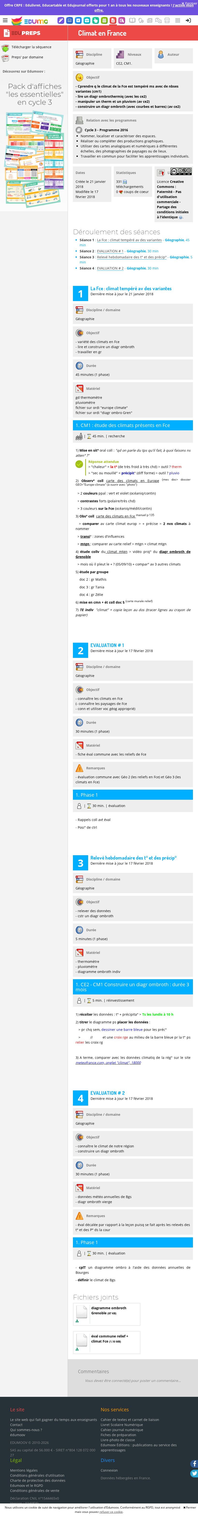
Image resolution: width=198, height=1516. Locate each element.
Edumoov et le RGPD (26, 1485)
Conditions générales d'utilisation (37, 1475)
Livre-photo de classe (118, 1440)
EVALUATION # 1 (110, 251)
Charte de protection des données (37, 1480)
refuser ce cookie (111, 1512)
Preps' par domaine (27, 57)
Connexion (109, 1470)
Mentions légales (24, 1470)
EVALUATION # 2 (110, 268)
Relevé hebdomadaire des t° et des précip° (132, 257)
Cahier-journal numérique (122, 1429)
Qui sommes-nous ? (26, 1429)
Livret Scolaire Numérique (122, 1424)
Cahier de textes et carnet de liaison (130, 1419)
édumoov (17, 1435)
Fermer (190, 3)
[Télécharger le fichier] (77, 1321)
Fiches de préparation (118, 1435)
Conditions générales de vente (34, 1490)
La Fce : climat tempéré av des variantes (129, 240)
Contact (16, 1424)
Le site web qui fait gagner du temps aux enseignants (53, 1419)
